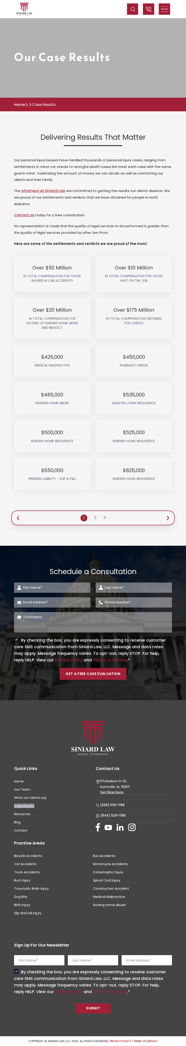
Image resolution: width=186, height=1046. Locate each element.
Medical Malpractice (109, 896)
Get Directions (112, 792)
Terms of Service (110, 660)
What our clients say (30, 797)
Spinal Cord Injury (106, 880)
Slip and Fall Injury (28, 913)
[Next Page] (168, 518)
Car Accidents (25, 864)
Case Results (24, 806)
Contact (20, 830)
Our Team (22, 789)
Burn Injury (22, 880)
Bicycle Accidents (28, 856)
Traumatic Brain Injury (31, 888)
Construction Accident (111, 888)
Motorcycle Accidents (110, 864)
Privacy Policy (69, 660)
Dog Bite (20, 896)
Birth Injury (22, 905)
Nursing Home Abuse (109, 905)
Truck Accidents (27, 872)
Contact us (24, 215)
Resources (22, 814)
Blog (17, 822)
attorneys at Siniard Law (43, 190)
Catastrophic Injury (108, 872)
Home (19, 104)
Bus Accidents (104, 856)
